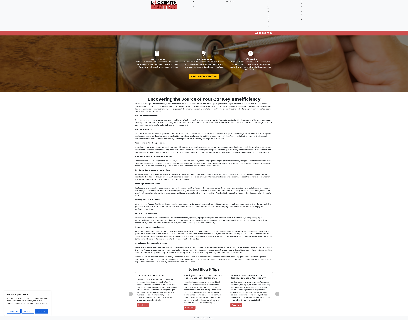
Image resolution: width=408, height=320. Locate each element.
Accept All (41, 311)
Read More (142, 302)
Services (230, 1)
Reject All (27, 311)
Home (193, 5)
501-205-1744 (264, 33)
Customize (14, 311)
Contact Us (301, 11)
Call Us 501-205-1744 (204, 76)
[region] (27, 303)
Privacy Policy (268, 15)
